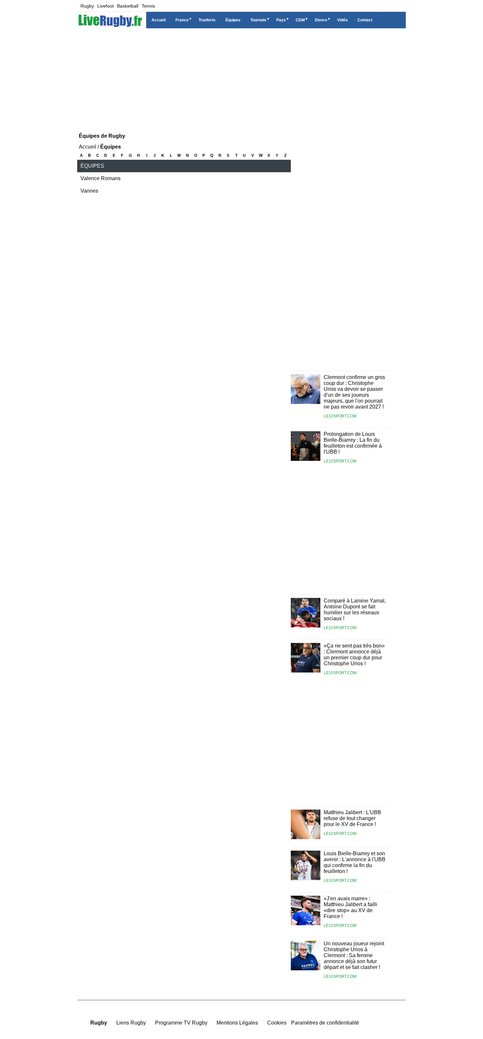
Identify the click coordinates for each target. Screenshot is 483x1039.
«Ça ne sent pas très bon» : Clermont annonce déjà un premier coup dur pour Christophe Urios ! (354, 654)
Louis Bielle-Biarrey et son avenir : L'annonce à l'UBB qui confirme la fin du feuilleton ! (354, 862)
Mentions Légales (237, 1023)
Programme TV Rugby (181, 1023)
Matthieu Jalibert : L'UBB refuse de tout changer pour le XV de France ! (352, 818)
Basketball (127, 6)
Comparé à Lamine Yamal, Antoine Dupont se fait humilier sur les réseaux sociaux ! (355, 609)
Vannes (89, 191)
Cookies (277, 1023)
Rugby (87, 6)
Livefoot (105, 6)
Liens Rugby (131, 1023)
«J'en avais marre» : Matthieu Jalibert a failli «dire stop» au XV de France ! (350, 907)
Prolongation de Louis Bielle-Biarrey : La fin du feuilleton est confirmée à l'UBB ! (353, 443)
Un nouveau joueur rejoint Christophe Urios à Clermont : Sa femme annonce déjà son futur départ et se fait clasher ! (354, 955)
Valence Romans (100, 178)
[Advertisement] (241, 79)
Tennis (148, 6)
